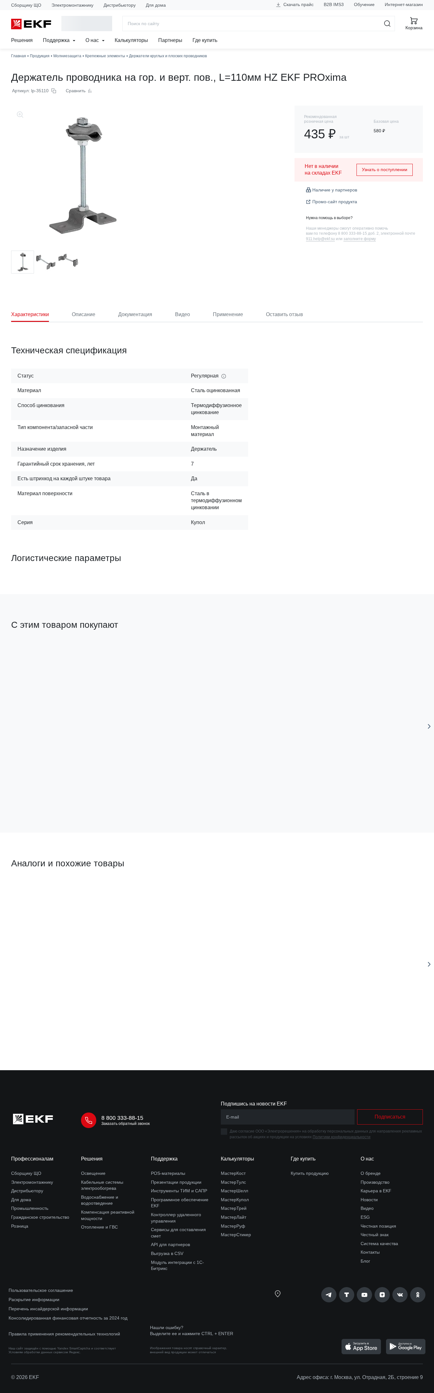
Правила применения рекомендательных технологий (64, 1333)
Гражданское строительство (40, 1217)
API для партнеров (170, 1244)
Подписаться (390, 1116)
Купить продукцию (310, 1173)
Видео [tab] (182, 314)
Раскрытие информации (34, 1299)
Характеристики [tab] (30, 314)
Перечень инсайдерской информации (48, 1308)
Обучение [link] (364, 4)
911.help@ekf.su (320, 239)
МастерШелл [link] (234, 1190)
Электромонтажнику (72, 5)
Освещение (93, 1173)
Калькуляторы (131, 40)
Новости (369, 1199)
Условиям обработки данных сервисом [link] (38, 1352)
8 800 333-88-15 (122, 1118)
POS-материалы (168, 1173)
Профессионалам (32, 1158)
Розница (19, 1226)
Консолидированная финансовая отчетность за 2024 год (68, 1317)
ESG (365, 1217)
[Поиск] (387, 23)
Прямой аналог (35, 893)
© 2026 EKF (25, 1377)
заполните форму (359, 239)
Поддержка (57, 40)
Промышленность (29, 1208)
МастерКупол (235, 1199)
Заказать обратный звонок (125, 1123)
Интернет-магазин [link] (404, 4)
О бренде (371, 1173)
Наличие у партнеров (334, 189)
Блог (365, 1261)
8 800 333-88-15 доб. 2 (358, 233)
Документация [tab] (135, 314)
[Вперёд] (429, 726)
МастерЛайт (233, 1217)
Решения (22, 40)
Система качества (379, 1243)
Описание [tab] (83, 314)
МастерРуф (233, 1226)
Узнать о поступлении (384, 169)
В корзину (47, 1029)
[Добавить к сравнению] (104, 792)
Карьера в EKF (376, 1190)
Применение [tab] (228, 314)
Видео (367, 1208)
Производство (375, 1182)
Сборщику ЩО (26, 5)
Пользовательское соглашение (41, 1290)
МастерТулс (233, 1182)
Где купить (205, 40)
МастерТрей (234, 1208)
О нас (92, 40)
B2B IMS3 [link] (334, 4)
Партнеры (170, 40)
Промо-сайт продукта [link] (334, 201)
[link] (328, 1294)
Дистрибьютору (120, 5)
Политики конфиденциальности (341, 1137)
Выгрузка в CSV (167, 1253)
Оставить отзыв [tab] (284, 314)
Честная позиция (378, 1226)
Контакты (370, 1252)
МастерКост (233, 1173)
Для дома (156, 5)
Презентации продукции (176, 1182)
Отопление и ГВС (99, 1227)
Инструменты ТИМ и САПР (179, 1190)
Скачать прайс (298, 4)
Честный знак (375, 1234)
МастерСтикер (236, 1234)
